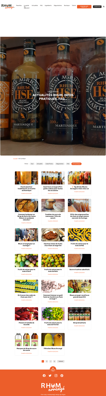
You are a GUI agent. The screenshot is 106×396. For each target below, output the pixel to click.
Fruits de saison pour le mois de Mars (53, 270)
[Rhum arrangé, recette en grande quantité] (79, 286)
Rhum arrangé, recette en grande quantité (79, 296)
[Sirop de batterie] (79, 313)
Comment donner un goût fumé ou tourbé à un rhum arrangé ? (53, 297)
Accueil (15, 158)
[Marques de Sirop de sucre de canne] (26, 339)
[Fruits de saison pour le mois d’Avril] (26, 260)
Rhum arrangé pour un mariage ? (26, 244)
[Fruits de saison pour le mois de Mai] (79, 234)
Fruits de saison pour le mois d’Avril (26, 270)
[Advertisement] (53, 25)
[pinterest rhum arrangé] (61, 375)
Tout (32, 164)
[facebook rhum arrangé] (44, 375)
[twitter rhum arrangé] (50, 375)
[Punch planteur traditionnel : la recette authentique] (26, 177)
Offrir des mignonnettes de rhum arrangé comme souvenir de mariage (79, 216)
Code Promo (49, 164)
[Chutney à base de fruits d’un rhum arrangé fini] (53, 234)
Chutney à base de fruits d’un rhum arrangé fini (53, 244)
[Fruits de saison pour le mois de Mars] (53, 260)
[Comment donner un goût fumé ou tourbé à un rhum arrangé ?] (53, 286)
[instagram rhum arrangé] (56, 375)
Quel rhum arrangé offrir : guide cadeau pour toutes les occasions (53, 188)
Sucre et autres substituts (79, 269)
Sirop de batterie (79, 323)
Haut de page (53, 370)
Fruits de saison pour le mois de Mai (79, 244)
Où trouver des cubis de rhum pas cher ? (26, 296)
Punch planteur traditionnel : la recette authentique (26, 188)
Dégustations (58, 5)
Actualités (35, 5)
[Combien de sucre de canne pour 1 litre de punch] (53, 205)
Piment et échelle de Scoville (26, 324)
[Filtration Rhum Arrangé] (53, 339)
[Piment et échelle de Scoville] (26, 313)
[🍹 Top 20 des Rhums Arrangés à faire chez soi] (79, 177)
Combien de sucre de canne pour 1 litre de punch (53, 216)
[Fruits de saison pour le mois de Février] (53, 313)
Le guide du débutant (26, 7)
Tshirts (74, 5)
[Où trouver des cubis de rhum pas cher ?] (26, 286)
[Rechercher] (103, 7)
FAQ (41, 5)
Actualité (39, 164)
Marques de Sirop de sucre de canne (26, 349)
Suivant (61, 361)
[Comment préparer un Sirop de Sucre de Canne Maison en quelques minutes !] (26, 205)
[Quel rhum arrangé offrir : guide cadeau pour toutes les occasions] (53, 177)
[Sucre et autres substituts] (79, 260)
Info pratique (76, 164)
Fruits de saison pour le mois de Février (53, 324)
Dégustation (59, 164)
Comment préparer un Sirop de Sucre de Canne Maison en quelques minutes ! (26, 217)
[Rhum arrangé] (8, 7)
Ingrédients (48, 5)
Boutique (67, 5)
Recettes (19, 5)
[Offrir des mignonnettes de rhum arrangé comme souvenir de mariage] (79, 205)
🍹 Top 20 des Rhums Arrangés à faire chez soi (79, 188)
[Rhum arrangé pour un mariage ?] (26, 234)
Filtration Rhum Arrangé (53, 348)
